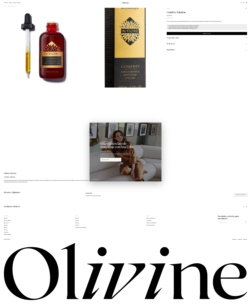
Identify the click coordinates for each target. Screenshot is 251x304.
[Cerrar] (158, 126)
